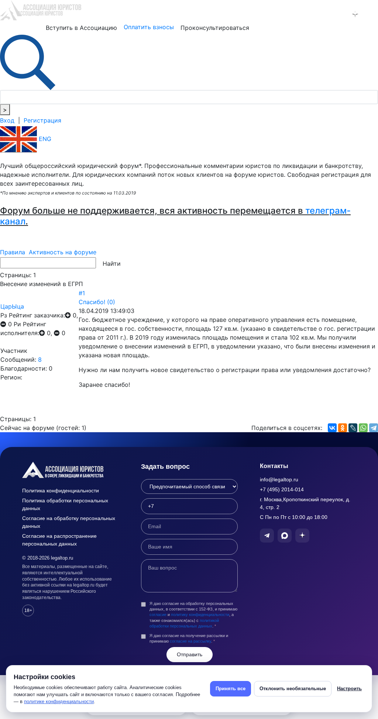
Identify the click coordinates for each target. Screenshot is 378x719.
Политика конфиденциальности (60, 490)
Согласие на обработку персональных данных (68, 522)
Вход (7, 120)
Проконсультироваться (215, 27)
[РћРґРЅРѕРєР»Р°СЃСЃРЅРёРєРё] (342, 427)
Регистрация (42, 120)
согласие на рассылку (190, 641)
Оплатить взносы (149, 27)
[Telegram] (373, 427)
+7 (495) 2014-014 (282, 489)
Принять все (230, 688)
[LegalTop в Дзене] (355, 14)
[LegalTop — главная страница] (70, 470)
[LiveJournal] (352, 427)
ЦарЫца (12, 306)
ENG (44, 138)
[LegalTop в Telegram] (323, 14)
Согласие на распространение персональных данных (59, 540)
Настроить (349, 688)
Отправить (189, 654)
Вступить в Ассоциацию (81, 27)
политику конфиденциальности (200, 614)
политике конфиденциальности (59, 701)
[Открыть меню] (371, 14)
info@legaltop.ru (279, 479)
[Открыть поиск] (27, 61)
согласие (158, 614)
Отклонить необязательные (293, 688)
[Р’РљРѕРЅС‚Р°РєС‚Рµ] (332, 427)
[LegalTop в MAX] (339, 14)
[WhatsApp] (363, 427)
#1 (82, 293)
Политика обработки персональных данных (65, 504)
